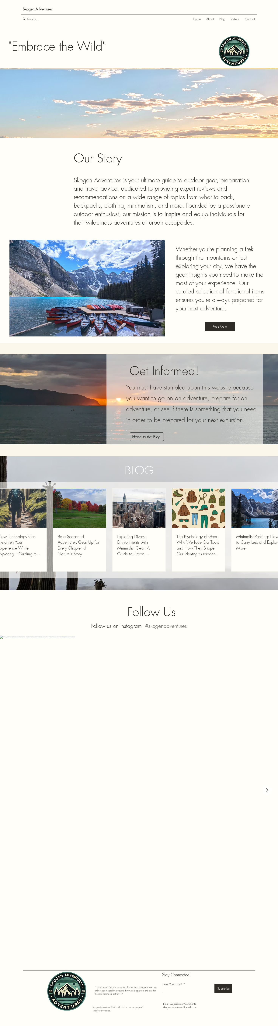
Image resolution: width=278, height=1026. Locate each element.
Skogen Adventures (38, 9)
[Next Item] (267, 790)
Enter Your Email (172, 984)
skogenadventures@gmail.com (179, 1007)
